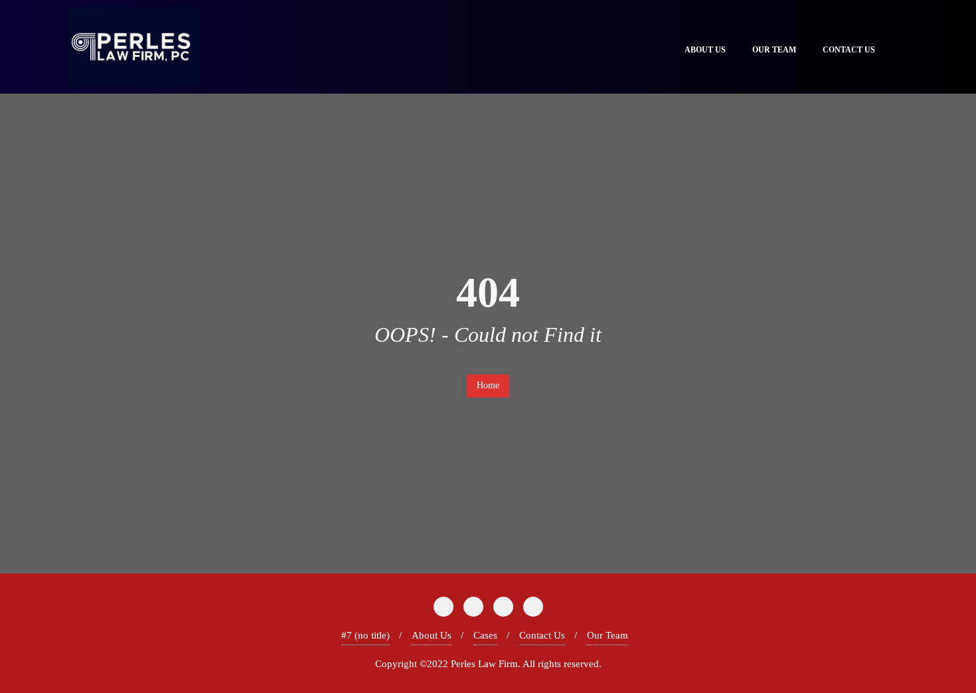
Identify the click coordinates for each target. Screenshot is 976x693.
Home (488, 385)
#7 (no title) (365, 635)
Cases (485, 635)
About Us (431, 635)
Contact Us (542, 635)
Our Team (607, 635)
